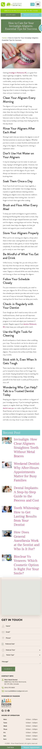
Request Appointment (32, 747)
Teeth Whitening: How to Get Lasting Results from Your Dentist (27, 516)
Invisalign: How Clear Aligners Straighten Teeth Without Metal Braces (26, 447)
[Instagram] (5, 711)
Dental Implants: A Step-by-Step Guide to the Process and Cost (26, 494)
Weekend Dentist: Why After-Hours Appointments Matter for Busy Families (27, 472)
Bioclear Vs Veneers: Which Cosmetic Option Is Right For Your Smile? (26, 565)
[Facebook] (9, 711)
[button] (38, 4)
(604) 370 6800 (9, 687)
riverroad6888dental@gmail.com (16, 691)
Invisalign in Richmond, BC (18, 73)
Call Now (10, 747)
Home (4, 38)
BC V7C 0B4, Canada (15, 682)
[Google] (2, 711)
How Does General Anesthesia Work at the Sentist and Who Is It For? (26, 540)
